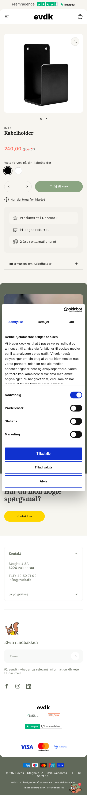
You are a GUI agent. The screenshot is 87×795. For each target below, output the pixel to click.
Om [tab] (71, 322)
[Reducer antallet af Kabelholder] (8, 186)
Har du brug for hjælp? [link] (28, 199)
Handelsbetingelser (34, 787)
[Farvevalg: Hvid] (18, 170)
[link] (24, 516)
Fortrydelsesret (55, 787)
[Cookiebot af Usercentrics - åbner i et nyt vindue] (63, 310)
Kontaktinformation (65, 782)
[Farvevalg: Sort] (7, 170)
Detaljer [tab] (43, 322)
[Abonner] (75, 656)
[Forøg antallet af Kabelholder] (27, 186)
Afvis (43, 481)
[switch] (76, 408)
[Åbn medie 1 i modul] (75, 41)
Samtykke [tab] (15, 322)
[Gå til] (41, 118)
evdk (7, 127)
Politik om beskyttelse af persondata (31, 782)
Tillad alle (43, 453)
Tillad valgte (43, 467)
